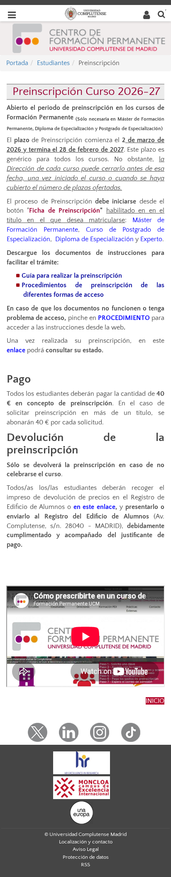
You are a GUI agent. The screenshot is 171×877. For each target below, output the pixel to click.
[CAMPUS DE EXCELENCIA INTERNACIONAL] (81, 787)
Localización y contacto (85, 842)
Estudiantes (53, 63)
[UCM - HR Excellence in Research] (81, 762)
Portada (17, 63)
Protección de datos (86, 857)
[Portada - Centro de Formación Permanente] (89, 37)
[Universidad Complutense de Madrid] (85, 13)
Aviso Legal (86, 849)
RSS (85, 864)
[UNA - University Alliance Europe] (81, 812)
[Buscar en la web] (161, 13)
